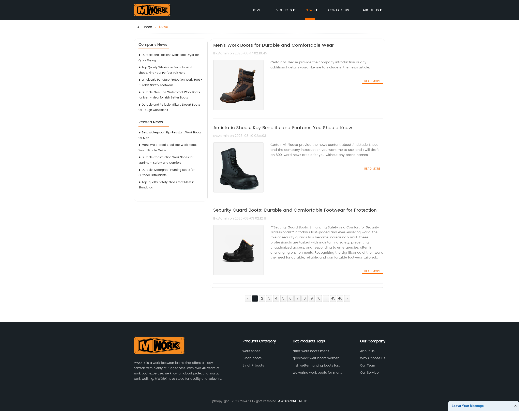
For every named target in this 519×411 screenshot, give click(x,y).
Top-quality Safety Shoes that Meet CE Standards (167, 185)
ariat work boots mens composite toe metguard (313, 351)
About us (371, 10)
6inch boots (252, 358)
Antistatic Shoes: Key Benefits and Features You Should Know (282, 128)
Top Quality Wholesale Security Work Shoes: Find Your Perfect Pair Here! (165, 70)
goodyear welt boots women (316, 358)
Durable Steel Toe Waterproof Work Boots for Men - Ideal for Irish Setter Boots (169, 95)
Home (256, 10)
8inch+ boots (253, 365)
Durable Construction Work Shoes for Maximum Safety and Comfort (165, 160)
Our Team (368, 365)
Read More (372, 81)
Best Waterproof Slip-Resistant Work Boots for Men (169, 135)
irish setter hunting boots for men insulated (315, 365)
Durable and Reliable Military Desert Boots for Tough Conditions (169, 107)
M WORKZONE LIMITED (292, 401)
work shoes (251, 351)
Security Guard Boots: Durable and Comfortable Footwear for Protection (295, 210)
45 (333, 298)
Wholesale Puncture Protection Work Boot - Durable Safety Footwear (170, 82)
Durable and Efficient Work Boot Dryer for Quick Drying (168, 58)
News (310, 10)
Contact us (338, 10)
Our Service (369, 372)
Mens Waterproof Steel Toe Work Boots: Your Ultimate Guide (167, 148)
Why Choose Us (372, 358)
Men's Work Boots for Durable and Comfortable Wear (273, 45)
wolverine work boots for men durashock (316, 372)
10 (319, 298)
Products (283, 10)
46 (340, 298)
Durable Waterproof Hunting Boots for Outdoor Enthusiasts (166, 173)
